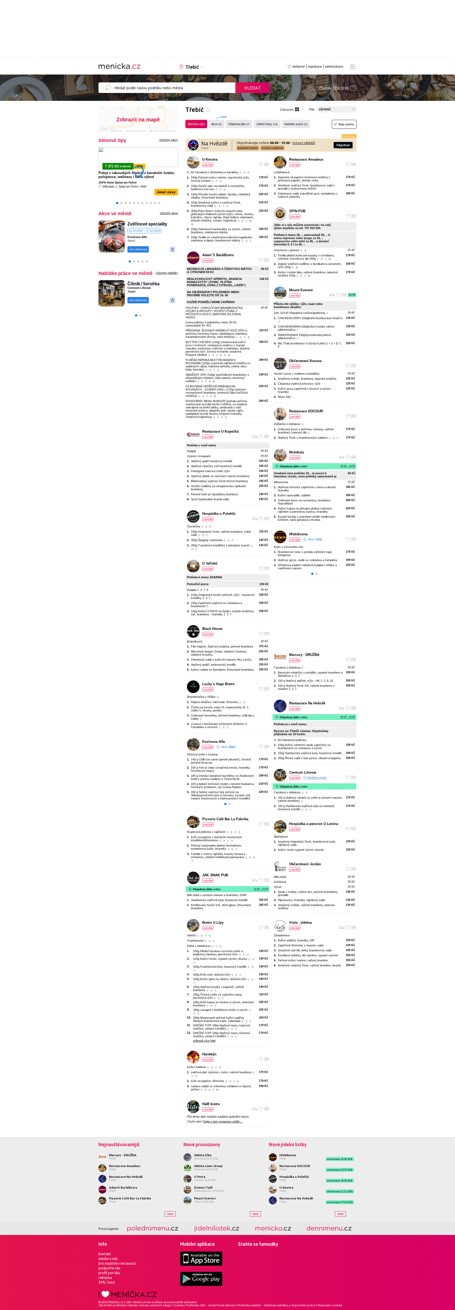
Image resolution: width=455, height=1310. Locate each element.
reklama (105, 1278)
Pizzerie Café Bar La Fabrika (225, 819)
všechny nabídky (167, 272)
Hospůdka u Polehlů (218, 514)
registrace (315, 66)
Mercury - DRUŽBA (304, 655)
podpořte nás (109, 1268)
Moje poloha (346, 124)
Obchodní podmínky (112, 1305)
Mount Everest (301, 290)
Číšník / (134, 283)
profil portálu (109, 1273)
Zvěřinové (137, 224)
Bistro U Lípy (213, 923)
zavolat (207, 164)
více (170, 1214)
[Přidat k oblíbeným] (261, 164)
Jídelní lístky (267, 124)
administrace (334, 66)
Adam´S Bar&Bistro (218, 255)
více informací (138, 249)
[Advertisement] (314, 617)
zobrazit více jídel (204, 1040)
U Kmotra (209, 159)
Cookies (178, 1305)
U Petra (199, 1177)
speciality (157, 224)
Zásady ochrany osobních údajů (149, 1305)
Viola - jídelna (300, 923)
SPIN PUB (297, 211)
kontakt (104, 1254)
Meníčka (196, 124)
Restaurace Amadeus (306, 159)
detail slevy (166, 192)
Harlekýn (209, 1054)
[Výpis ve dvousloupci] (297, 109)
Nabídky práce (295, 124)
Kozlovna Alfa (137, 237)
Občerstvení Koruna (305, 361)
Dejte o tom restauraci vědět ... (223, 1121)
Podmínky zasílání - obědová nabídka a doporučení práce (276, 1305)
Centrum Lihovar (139, 287)
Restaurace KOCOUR (306, 411)
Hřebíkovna (298, 534)
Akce (216, 124)
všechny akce (169, 213)
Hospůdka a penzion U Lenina (313, 824)
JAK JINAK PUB (215, 875)
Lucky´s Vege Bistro (218, 684)
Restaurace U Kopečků (220, 431)
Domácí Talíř (203, 1187)
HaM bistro (211, 1104)
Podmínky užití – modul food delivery (210, 1305)
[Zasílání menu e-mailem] (266, 164)
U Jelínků (209, 563)
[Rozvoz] (255, 436)
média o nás (108, 1259)
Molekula (296, 452)
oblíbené (298, 66)
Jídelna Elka (202, 1155)
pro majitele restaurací (117, 1263)
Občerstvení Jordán (305, 864)
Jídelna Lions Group (208, 1166)
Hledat (252, 88)
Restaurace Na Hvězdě (307, 703)
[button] (117, 203)
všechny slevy (168, 139)
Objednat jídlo (239, 124)
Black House (212, 629)
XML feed (106, 1282)
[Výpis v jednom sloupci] (302, 109)
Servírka (151, 283)
